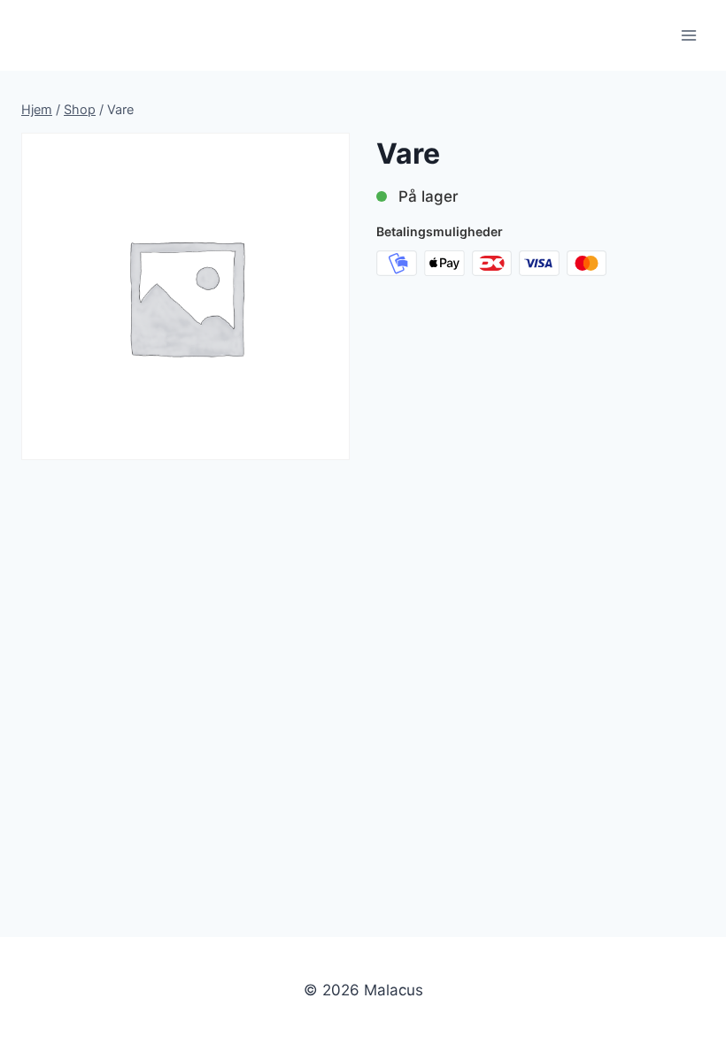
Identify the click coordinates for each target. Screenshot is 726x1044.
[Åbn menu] (688, 35)
